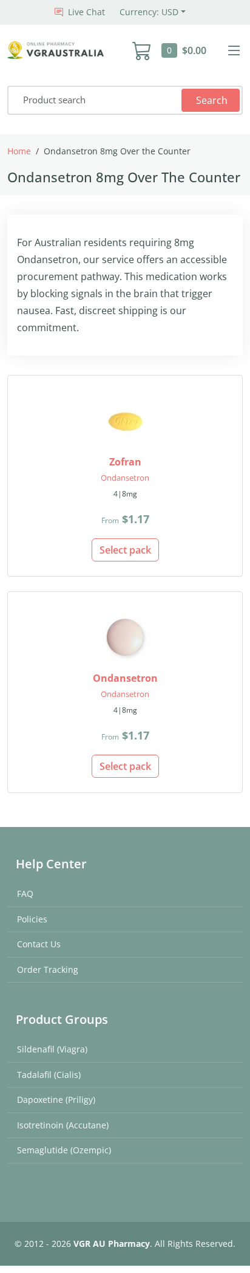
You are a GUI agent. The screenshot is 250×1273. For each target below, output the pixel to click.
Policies (32, 919)
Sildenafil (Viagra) (52, 1049)
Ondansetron (125, 477)
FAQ (25, 893)
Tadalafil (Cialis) (49, 1074)
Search (212, 100)
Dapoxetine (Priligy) (56, 1099)
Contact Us (39, 944)
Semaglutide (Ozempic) (64, 1150)
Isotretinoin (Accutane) (63, 1125)
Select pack (125, 550)
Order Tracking (47, 969)
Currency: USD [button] (149, 12)
